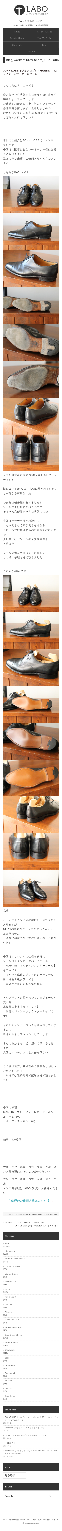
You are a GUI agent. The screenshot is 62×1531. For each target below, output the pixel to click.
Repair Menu (17, 38)
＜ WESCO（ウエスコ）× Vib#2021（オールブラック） (25, 1222)
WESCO (8, 1381)
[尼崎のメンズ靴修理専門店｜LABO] (31, 4)
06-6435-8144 (33, 20)
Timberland (10, 1373)
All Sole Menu (45, 31)
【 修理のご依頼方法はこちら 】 (29, 1200)
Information (10, 1251)
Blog (44, 44)
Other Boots (10, 1396)
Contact (31, 51)
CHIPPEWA (10, 1366)
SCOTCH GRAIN (12, 1320)
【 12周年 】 (10, 1443)
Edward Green (11, 1274)
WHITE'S (9, 1388)
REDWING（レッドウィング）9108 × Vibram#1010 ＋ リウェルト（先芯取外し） (31, 1452)
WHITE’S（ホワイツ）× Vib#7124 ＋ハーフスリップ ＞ (37, 1226)
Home (17, 31)
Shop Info (17, 44)
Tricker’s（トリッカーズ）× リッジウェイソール (25, 1435)
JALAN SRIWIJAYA (13, 1327)
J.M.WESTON (11, 1282)
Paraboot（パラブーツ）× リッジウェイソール (25, 1428)
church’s (8, 1304)
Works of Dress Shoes (28, 60)
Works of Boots (11, 1343)
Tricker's (8, 1312)
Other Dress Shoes (13, 1335)
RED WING (10, 1350)
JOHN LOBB (51, 60)
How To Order (45, 38)
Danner (8, 1358)
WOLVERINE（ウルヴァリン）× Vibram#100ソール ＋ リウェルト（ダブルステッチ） (32, 1418)
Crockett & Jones (12, 1266)
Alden (7, 1289)
